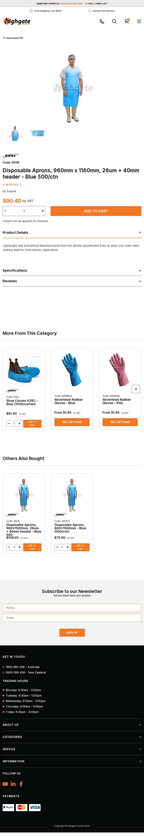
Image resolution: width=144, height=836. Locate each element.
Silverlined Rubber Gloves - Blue (68, 399)
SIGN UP (72, 632)
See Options (72, 422)
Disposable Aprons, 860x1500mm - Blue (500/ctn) (70, 526)
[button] (15, 133)
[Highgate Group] (17, 21)
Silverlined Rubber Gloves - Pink (117, 399)
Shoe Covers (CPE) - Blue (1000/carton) (22, 400)
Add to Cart (96, 211)
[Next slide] (136, 389)
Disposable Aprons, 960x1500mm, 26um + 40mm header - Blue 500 (23, 528)
